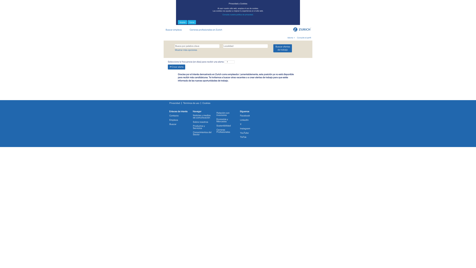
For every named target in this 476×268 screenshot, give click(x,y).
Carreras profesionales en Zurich (206, 30)
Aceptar (182, 22)
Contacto (174, 115)
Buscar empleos (174, 30)
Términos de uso (191, 103)
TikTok (243, 137)
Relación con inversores (222, 114)
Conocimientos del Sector (202, 133)
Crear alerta (177, 67)
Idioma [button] (290, 38)
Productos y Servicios (199, 127)
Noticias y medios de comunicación (202, 116)
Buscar (172, 124)
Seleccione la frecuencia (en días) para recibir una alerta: (196, 62)
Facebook (245, 115)
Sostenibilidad (223, 125)
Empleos (173, 120)
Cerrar (191, 22)
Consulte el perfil (304, 38)
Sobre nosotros (200, 122)
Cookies (206, 103)
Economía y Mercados (222, 120)
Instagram (245, 128)
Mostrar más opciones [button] (186, 50)
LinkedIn (244, 120)
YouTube (244, 133)
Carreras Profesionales (223, 131)
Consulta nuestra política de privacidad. (238, 14)
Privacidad (174, 103)
